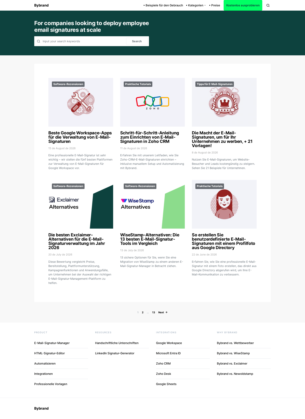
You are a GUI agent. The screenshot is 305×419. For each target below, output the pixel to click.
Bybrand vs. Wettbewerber (235, 343)
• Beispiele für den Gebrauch (163, 5)
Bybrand (41, 5)
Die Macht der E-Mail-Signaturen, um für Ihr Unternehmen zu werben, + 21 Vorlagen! (222, 139)
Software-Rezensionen (68, 84)
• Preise (214, 5)
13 (153, 312)
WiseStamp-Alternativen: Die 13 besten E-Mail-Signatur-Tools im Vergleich (149, 239)
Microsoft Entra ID (168, 353)
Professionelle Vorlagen (50, 384)
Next (161, 312)
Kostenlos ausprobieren (243, 5)
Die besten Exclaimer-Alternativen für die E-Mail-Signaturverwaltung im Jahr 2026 (76, 241)
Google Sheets (166, 384)
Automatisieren (45, 363)
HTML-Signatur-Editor (49, 353)
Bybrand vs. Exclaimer (232, 363)
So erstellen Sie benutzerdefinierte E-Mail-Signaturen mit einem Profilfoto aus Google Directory (223, 241)
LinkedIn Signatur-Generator (114, 353)
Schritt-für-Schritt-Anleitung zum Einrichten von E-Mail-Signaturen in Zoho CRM (149, 137)
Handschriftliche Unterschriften (117, 343)
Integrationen (43, 374)
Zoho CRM (163, 363)
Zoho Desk (163, 374)
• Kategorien (194, 5)
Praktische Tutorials (138, 84)
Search (137, 41)
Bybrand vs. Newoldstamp (235, 374)
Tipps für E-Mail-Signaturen (214, 84)
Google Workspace (169, 343)
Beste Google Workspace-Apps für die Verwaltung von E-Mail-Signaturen (80, 137)
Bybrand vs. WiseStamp (233, 353)
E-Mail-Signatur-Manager (52, 343)
